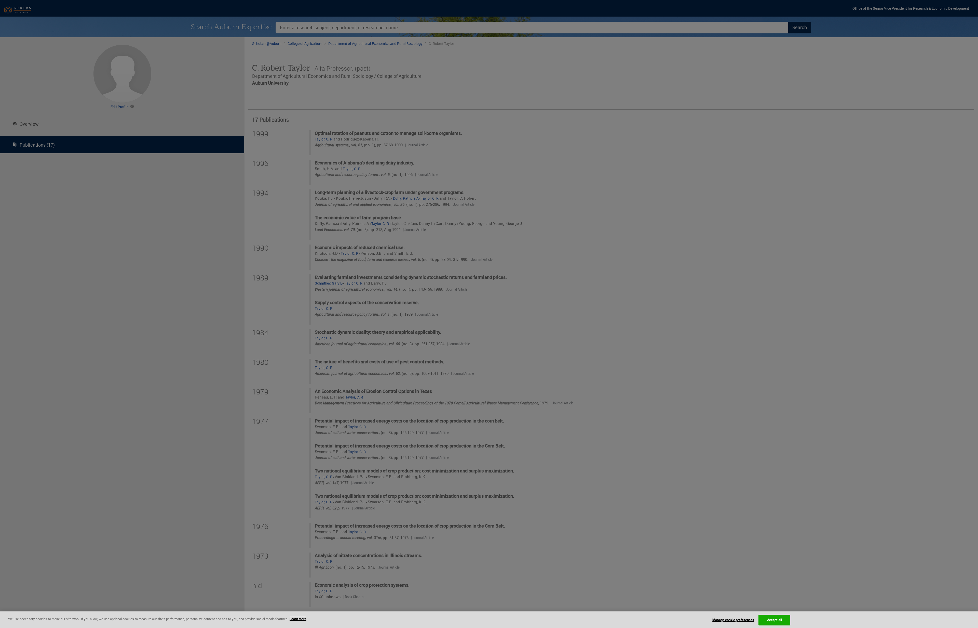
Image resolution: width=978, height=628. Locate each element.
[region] (489, 619)
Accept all (774, 620)
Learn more (298, 619)
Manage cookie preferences (733, 620)
